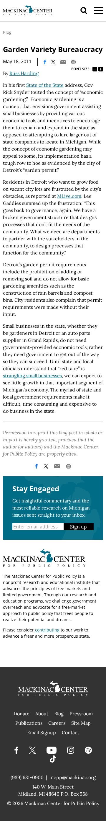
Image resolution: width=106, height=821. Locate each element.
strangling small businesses (32, 375)
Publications (28, 723)
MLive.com (69, 196)
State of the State (45, 85)
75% (94, 69)
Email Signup (41, 732)
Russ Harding (24, 73)
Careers (56, 723)
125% (100, 69)
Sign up (78, 527)
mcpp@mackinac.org (72, 777)
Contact (70, 732)
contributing (47, 630)
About (41, 713)
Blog (7, 32)
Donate (21, 713)
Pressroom (81, 713)
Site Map (81, 723)
